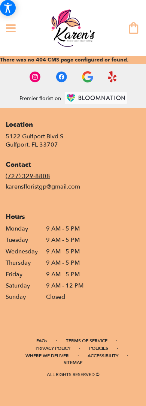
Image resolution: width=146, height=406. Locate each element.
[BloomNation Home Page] (96, 98)
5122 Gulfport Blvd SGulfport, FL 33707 (34, 140)
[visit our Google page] (87, 76)
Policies (98, 348)
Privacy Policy (53, 348)
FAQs (41, 341)
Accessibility (103, 356)
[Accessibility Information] (8, 8)
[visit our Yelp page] (112, 76)
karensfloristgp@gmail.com (43, 187)
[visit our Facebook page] (61, 76)
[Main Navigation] (11, 29)
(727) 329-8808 (28, 176)
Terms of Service (86, 341)
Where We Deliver (47, 356)
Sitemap (73, 363)
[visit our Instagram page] (35, 76)
